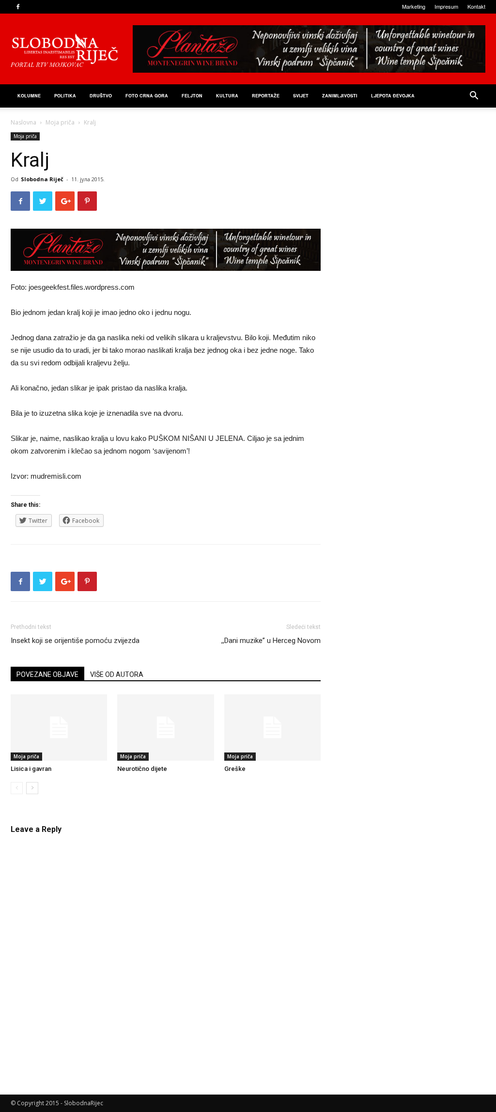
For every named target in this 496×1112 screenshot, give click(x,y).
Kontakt (476, 6)
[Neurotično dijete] (165, 727)
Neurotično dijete (142, 768)
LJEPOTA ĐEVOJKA (393, 96)
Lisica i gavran (31, 768)
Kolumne (29, 96)
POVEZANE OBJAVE (47, 674)
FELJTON (192, 96)
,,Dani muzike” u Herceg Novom (271, 640)
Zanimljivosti (339, 96)
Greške (235, 768)
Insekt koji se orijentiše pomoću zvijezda (75, 640)
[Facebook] (18, 7)
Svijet (301, 96)
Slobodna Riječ (42, 179)
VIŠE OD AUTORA (116, 674)
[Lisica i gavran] (59, 727)
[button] (473, 96)
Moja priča (60, 122)
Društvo (101, 96)
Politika (65, 96)
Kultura (227, 96)
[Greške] (272, 727)
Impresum (446, 6)
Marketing (413, 6)
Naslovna (23, 122)
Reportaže (265, 96)
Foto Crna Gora (146, 96)
